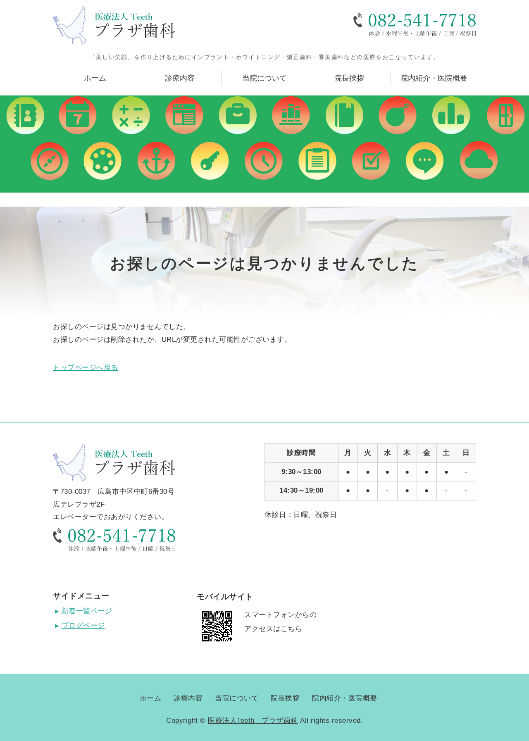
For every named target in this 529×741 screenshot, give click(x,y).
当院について (264, 78)
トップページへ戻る (85, 368)
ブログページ (83, 625)
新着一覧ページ (87, 611)
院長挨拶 (349, 78)
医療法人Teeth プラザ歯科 (253, 720)
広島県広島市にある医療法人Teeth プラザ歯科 (114, 25)
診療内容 (180, 78)
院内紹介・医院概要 (433, 78)
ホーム (95, 78)
